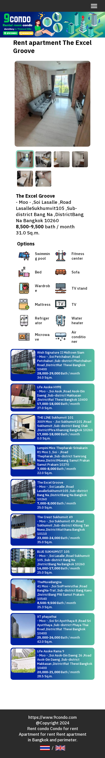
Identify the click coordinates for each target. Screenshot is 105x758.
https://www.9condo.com (52, 717)
